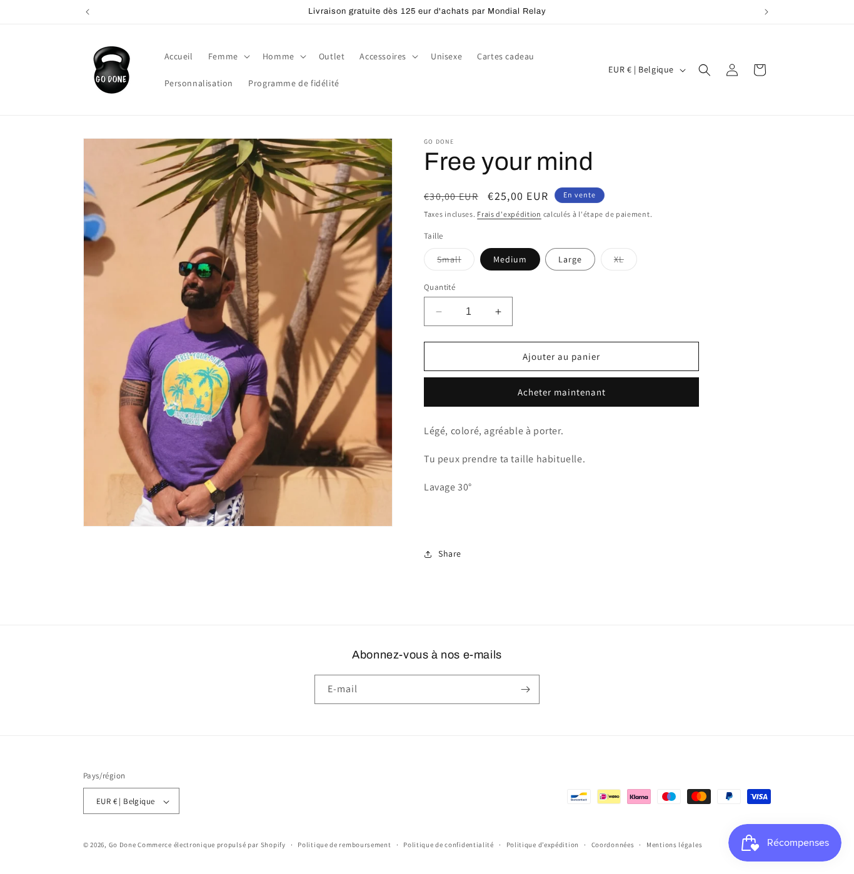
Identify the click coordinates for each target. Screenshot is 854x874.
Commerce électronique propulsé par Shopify (211, 845)
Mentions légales (674, 844)
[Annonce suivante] (766, 12)
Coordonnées (613, 844)
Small (456, 262)
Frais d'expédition (509, 214)
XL (625, 262)
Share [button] (449, 553)
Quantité (439, 287)
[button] (228, 56)
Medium (510, 259)
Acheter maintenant (562, 392)
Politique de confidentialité (448, 844)
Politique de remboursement (344, 844)
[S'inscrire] (525, 689)
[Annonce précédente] (87, 12)
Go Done (122, 845)
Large (570, 259)
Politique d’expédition (542, 844)
